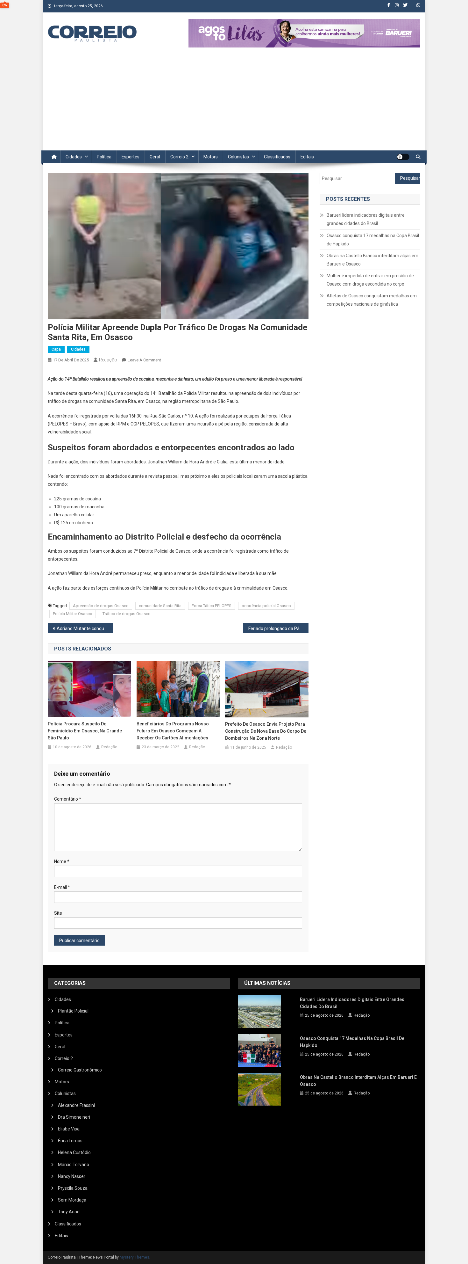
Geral (155, 156)
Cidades (74, 156)
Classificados (277, 156)
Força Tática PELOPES (211, 605)
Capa (56, 349)
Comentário (67, 799)
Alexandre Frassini (76, 1105)
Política (104, 156)
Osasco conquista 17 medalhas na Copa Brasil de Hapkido (373, 239)
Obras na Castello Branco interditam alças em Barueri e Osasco (372, 259)
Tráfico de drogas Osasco (127, 613)
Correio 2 (179, 156)
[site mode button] (403, 157)
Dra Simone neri (74, 1117)
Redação (108, 359)
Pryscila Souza (73, 1188)
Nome (61, 861)
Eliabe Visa (69, 1128)
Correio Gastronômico (80, 1069)
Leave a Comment (144, 360)
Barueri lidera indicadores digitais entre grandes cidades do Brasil (366, 219)
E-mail (62, 887)
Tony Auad (69, 1211)
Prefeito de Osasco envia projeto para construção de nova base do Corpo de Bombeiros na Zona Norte (265, 731)
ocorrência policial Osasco (266, 605)
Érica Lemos (70, 1140)
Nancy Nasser (71, 1176)
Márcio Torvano (73, 1164)
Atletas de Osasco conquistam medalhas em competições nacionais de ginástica (372, 300)
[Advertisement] (234, 102)
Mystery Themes (134, 1257)
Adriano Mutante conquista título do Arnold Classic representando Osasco (85, 628)
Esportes (130, 156)
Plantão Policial (73, 1010)
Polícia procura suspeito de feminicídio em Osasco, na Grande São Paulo (85, 730)
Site (58, 913)
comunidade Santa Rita (160, 605)
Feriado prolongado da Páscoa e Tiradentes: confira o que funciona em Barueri (278, 628)
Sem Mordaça (72, 1199)
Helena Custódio (74, 1152)
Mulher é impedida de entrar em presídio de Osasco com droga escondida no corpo (370, 280)
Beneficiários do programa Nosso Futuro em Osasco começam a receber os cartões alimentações (173, 730)
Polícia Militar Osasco (72, 613)
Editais (307, 156)
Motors (210, 156)
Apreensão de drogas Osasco (101, 605)
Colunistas (238, 156)
